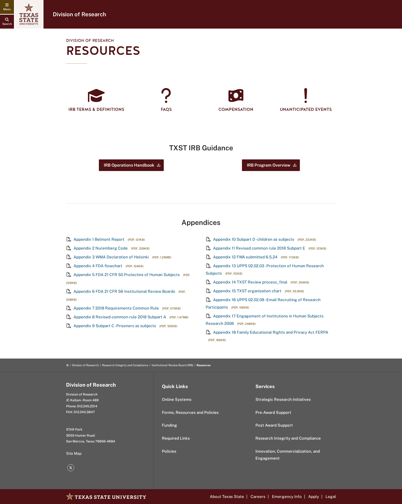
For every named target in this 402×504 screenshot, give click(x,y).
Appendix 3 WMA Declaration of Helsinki (111, 257)
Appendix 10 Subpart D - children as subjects (253, 239)
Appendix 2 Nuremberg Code (101, 248)
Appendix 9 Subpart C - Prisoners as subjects (115, 325)
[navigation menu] (7, 7)
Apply (313, 496)
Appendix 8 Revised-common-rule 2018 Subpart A (120, 317)
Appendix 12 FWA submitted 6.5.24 (245, 257)
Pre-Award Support (273, 412)
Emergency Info (287, 496)
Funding (169, 425)
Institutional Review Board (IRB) (172, 365)
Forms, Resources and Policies (190, 412)
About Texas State (227, 496)
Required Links (176, 438)
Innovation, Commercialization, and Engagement (287, 455)
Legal (330, 496)
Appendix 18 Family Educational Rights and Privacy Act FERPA (270, 332)
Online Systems (176, 399)
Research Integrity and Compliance (125, 365)
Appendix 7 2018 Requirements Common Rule (116, 308)
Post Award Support (274, 425)
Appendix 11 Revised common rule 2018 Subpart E (259, 248)
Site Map (74, 453)
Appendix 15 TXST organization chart (247, 291)
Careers (258, 496)
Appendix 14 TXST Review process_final (250, 282)
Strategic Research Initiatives (283, 399)
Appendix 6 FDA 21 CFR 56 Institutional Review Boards (124, 291)
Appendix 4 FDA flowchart (98, 266)
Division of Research (79, 14)
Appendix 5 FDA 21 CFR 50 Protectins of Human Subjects (127, 274)
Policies (169, 451)
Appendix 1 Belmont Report (99, 239)
